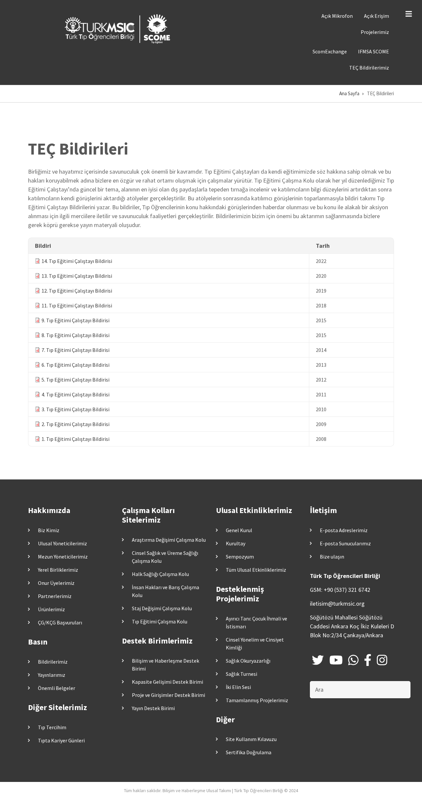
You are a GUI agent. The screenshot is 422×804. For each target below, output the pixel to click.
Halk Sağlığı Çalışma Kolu (160, 574)
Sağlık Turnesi (241, 674)
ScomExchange (330, 51)
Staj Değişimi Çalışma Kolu (162, 608)
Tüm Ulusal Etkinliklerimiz (256, 569)
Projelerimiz (375, 32)
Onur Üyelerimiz (56, 583)
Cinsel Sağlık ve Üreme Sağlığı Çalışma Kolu (165, 557)
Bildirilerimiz (53, 661)
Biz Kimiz (48, 530)
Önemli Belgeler (56, 688)
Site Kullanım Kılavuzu (251, 739)
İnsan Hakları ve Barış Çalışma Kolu (165, 591)
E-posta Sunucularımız (345, 543)
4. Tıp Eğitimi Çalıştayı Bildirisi (75, 394)
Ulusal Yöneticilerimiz (62, 543)
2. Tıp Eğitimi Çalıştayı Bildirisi (75, 424)
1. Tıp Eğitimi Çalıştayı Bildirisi (75, 439)
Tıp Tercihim (52, 727)
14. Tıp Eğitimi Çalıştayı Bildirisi (77, 261)
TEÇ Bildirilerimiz (369, 67)
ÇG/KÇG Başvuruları (60, 622)
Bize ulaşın (332, 556)
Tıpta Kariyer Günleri (61, 740)
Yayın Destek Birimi (153, 708)
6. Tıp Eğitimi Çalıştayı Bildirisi (75, 364)
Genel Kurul (239, 530)
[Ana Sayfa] (118, 28)
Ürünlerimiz (51, 609)
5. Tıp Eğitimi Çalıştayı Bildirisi (75, 379)
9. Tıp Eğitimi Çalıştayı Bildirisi (75, 320)
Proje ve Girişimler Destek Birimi (168, 695)
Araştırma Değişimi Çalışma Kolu (169, 539)
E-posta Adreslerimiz (344, 530)
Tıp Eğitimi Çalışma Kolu (159, 621)
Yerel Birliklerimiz (58, 569)
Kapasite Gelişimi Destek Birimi (167, 681)
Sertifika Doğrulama (248, 752)
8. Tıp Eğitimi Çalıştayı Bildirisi (75, 335)
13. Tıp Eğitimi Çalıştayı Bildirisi (77, 276)
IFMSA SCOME (373, 51)
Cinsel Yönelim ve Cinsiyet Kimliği (255, 643)
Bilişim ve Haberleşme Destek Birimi (165, 664)
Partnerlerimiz (55, 596)
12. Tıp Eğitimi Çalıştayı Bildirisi (77, 290)
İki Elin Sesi (238, 687)
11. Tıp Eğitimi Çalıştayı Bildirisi (77, 305)
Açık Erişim (376, 16)
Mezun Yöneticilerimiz (63, 556)
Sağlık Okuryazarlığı (248, 660)
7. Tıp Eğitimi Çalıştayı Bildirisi (75, 350)
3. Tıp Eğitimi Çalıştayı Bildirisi (75, 409)
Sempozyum (240, 556)
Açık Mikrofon (337, 16)
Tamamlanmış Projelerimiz (257, 700)
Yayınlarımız (51, 675)
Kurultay (235, 543)
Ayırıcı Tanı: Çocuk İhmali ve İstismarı (256, 622)
